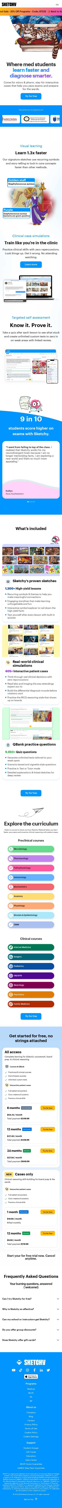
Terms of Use (31, 1428)
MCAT (31, 1393)
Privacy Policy (31, 1424)
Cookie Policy (31, 1432)
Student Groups (31, 1448)
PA (31, 1397)
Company (31, 1412)
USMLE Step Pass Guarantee (31, 1468)
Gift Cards (31, 1452)
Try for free (31, 96)
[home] (9, 4)
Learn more (31, 264)
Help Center (31, 1460)
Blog (31, 1416)
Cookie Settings (31, 1436)
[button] (53, 4)
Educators (31, 1456)
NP (31, 1401)
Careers (31, 1420)
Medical (31, 1389)
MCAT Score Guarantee (31, 1464)
